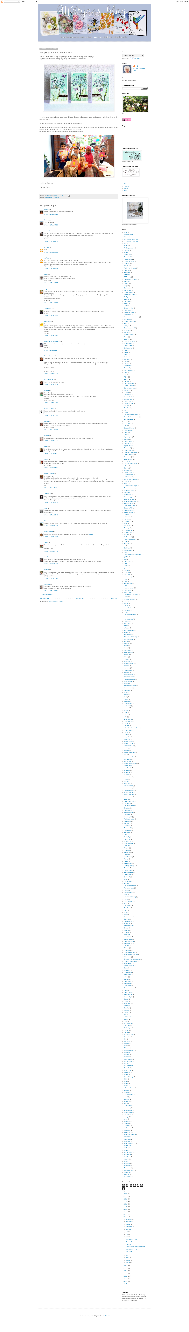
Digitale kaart (128, 443)
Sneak (126, 977)
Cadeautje (127, 359)
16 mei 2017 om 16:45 (51, 578)
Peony (126, 834)
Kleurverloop (128, 688)
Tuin (125, 1081)
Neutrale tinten (128, 786)
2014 (126, 1271)
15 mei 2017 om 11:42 (51, 536)
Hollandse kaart (128, 608)
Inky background (129, 630)
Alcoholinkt (127, 257)
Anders (126, 266)
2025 (126, 1196)
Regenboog (127, 881)
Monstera (127, 770)
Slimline (126, 970)
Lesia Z (126, 714)
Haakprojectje (128, 577)
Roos (125, 910)
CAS (125, 372)
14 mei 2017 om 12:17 (51, 350)
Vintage (126, 1117)
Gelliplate (127, 548)
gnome (126, 568)
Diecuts (126, 434)
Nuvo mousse (128, 797)
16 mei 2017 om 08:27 (51, 564)
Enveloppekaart (128, 512)
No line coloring (128, 792)
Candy (126, 361)
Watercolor (127, 1132)
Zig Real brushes (129, 1170)
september (129, 1226)
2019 (126, 1211)
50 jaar (126, 237)
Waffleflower (127, 1128)
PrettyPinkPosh (128, 872)
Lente (125, 712)
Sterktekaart (127, 1017)
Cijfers (126, 377)
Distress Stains (128, 454)
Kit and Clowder (129, 663)
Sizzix (126, 968)
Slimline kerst (128, 972)
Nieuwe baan (128, 788)
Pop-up (126, 859)
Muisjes (126, 774)
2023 (126, 1201)
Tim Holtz (127, 1068)
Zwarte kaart (127, 1177)
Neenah (126, 781)
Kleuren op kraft (128, 674)
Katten (126, 646)
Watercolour (127, 1137)
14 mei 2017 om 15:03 (51, 374)
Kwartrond (127, 701)
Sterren (126, 1019)
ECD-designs (128, 477)
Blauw (126, 337)
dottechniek (127, 470)
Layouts (126, 708)
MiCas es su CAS (129, 757)
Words (126, 1161)
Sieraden (127, 946)
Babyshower (127, 290)
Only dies (127, 808)
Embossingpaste (129, 503)
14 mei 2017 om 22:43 (51, 515)
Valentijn (126, 1099)
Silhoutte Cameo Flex (130, 961)
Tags (125, 1045)
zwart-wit (126, 1174)
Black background (129, 328)
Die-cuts (126, 432)
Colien (46, 459)
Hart (125, 586)
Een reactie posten (47, 595)
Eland (126, 483)
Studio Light (127, 1028)
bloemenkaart (128, 343)
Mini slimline (127, 761)
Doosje (126, 466)
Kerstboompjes (128, 652)
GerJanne (47, 321)
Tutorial (126, 1085)
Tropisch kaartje (129, 1077)
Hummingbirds (128, 619)
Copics (126, 390)
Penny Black (127, 830)
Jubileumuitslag (128, 639)
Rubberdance (128, 917)
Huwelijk (126, 621)
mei (127, 1237)
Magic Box (127, 737)
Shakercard (127, 943)
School (126, 928)
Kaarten (126, 643)
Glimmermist (127, 561)
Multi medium (128, 777)
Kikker (126, 657)
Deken (126, 426)
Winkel (126, 1148)
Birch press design (129, 321)
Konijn (126, 694)
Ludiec (126, 734)
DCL (125, 421)
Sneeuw (126, 979)
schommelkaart (128, 926)
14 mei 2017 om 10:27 (51, 283)
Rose (125, 912)
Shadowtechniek (129, 941)
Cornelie (47, 584)
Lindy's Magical (128, 730)
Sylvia (46, 542)
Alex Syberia (128, 259)
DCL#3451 (127, 423)
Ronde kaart (127, 906)
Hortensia (127, 610)
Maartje (46, 521)
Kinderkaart (127, 661)
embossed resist (129, 490)
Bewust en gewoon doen (131, 317)
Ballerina (126, 299)
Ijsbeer (126, 625)
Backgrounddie (128, 297)
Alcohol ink (127, 252)
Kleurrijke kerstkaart (130, 686)
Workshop (127, 1163)
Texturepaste (128, 1059)
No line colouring (129, 794)
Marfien (46, 436)
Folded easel (128, 537)
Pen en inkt (127, 828)
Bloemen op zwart (129, 341)
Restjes (126, 890)
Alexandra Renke (129, 261)
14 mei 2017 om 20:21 (51, 440)
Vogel (125, 1119)
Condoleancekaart (129, 388)
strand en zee (128, 1023)
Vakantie (126, 1092)
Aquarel (126, 270)
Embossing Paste (129, 499)
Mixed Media (128, 766)
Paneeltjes (127, 814)
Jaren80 (126, 632)
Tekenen (126, 1048)
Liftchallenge (128, 721)
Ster (125, 1014)
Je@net (46, 258)
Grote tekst (127, 574)
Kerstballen (127, 650)
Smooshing (127, 974)
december (129, 1219)
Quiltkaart (127, 877)
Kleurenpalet (128, 681)
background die (128, 292)
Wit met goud (128, 1152)
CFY (125, 374)
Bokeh (126, 350)
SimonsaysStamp (129, 965)
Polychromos (128, 857)
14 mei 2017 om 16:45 (51, 415)
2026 (126, 1194)
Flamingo (127, 528)
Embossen (127, 492)
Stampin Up (127, 997)
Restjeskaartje (128, 892)
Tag (125, 1039)
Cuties (126, 412)
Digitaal (126, 439)
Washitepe (127, 1130)
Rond (125, 903)
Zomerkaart (127, 1172)
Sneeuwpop (127, 981)
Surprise (126, 1032)
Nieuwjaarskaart (129, 790)
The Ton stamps (128, 1066)
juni (127, 1234)
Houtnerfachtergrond (130, 614)
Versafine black (128, 1112)
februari (128, 1260)
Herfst (126, 597)
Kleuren (126, 672)
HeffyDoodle (127, 592)
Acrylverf (126, 250)
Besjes (126, 306)
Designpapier (128, 430)
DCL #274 (129, 1252)
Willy (45, 508)
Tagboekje (127, 1041)
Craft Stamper (128, 399)
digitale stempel (128, 446)
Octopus (126, 799)
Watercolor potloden (130, 1134)
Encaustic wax (128, 510)
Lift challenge (128, 719)
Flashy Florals (128, 530)
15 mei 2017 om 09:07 (51, 526)
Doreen (46, 220)
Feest (125, 523)
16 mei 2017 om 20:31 (51, 591)
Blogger (107, 1316)
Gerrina (46, 557)
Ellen (45, 274)
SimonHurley (128, 963)
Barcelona (127, 301)
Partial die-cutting (129, 819)
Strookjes (127, 1026)
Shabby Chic (128, 939)
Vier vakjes (127, 1114)
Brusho (126, 354)
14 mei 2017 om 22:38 (51, 502)
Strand (126, 1021)
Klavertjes (127, 668)
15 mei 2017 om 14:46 (51, 551)
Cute (125, 410)
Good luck (127, 572)
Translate (137, 58)
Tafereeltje (127, 1037)
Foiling (126, 534)
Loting (126, 732)
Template (127, 1054)
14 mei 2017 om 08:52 (51, 252)
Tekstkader (127, 1052)
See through (127, 937)
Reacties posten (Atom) (56, 601)
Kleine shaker (128, 670)
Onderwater (127, 803)
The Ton (126, 1063)
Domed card (127, 461)
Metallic (126, 750)
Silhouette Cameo (129, 952)
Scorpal (126, 932)
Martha (46, 390)
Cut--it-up (127, 408)
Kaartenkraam (48, 356)
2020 (126, 1209)
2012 (126, 1276)
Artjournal (127, 281)
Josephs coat (128, 634)
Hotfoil (126, 612)
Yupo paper (127, 1165)
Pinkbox (126, 848)
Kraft (125, 697)
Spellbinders (128, 992)
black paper (127, 330)
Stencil (126, 1008)
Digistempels (128, 437)
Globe (126, 566)
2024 (126, 1199)
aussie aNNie (48, 531)
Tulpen (126, 1083)
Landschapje (128, 703)
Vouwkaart (127, 1125)
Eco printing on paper (130, 479)
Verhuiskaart (127, 1106)
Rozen (126, 914)
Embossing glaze (129, 497)
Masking (126, 748)
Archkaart (127, 272)
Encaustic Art (128, 508)
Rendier (126, 883)
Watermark (127, 1139)
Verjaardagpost (128, 1110)
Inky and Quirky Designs (52, 341)
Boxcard (126, 352)
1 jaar (125, 232)
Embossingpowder (129, 506)
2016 (126, 1266)
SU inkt (126, 1030)
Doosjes (126, 468)
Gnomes (126, 570)
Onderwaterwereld (129, 806)
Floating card (128, 532)
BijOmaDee (127, 319)
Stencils (126, 1010)
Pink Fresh (127, 846)
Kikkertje (126, 659)
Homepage (79, 598)
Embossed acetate (129, 488)
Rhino (126, 899)
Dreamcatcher (128, 472)
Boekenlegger (128, 348)
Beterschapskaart (129, 312)
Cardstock (127, 368)
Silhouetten (127, 957)
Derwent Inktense (129, 428)
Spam (126, 990)
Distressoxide (128, 459)
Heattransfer (127, 590)
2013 (126, 1273)
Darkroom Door (128, 419)
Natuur (126, 779)
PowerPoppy (128, 870)
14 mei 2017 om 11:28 (51, 315)
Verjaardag (127, 1108)
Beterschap (127, 310)
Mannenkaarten (128, 743)
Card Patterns (128, 366)
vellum (126, 1103)
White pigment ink (129, 1143)
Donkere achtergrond (130, 463)
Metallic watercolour (130, 752)
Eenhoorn (127, 481)
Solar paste (127, 986)
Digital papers (128, 441)
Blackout (126, 332)
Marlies (46, 569)
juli (127, 1232)
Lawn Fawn (127, 706)
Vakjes (126, 1097)
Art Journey (127, 277)
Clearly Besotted (129, 386)
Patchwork (127, 823)
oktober (128, 1224)
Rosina (46, 421)
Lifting (126, 723)
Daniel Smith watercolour (131, 417)
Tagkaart (126, 1043)
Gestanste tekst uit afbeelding (133, 554)
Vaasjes (126, 1090)
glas (125, 559)
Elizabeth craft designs (130, 486)
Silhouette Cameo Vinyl (131, 954)
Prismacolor (127, 874)
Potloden (126, 868)
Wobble (126, 1159)
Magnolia (127, 739)
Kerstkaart (127, 654)
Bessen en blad (128, 308)
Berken (126, 303)
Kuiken (126, 699)
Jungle (126, 641)
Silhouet (126, 948)
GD (125, 546)
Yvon (125, 190)
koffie (125, 692)
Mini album (127, 759)
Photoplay (127, 837)
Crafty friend (127, 401)
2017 (126, 1217)
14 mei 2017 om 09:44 (51, 268)
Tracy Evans (127, 1070)
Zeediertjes (127, 1168)
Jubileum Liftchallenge (130, 637)
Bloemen (126, 339)
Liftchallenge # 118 (131, 1239)
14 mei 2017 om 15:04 (51, 384)
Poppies (128, 1244)
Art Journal (127, 274)
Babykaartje (127, 288)
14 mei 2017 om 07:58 (51, 241)
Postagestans (128, 863)
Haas (125, 579)
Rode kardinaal (128, 901)
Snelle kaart (127, 983)
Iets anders (127, 623)
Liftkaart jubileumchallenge (132, 728)
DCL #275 (129, 1241)
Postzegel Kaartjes (129, 866)
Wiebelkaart (127, 1146)
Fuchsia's (127, 543)
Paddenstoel (128, 810)
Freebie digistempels (130, 539)
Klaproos (126, 666)
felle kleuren (127, 526)
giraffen (126, 557)
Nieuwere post (44, 598)
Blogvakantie (128, 346)
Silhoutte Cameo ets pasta (132, 959)
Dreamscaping (128, 474)
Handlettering (128, 583)
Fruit (125, 541)
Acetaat (126, 246)
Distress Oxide (48, 197)
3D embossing (128, 234)
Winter (126, 1150)
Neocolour (127, 783)
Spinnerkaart (128, 994)
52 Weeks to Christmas (131, 241)
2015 (126, 1268)
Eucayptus (127, 517)
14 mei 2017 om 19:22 (51, 430)
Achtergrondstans (129, 248)
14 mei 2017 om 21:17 (51, 453)
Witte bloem (127, 1154)
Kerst (125, 648)
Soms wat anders (129, 988)
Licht (125, 717)
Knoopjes (127, 690)
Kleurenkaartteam (129, 679)
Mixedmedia (127, 768)
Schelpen (127, 923)
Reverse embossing (130, 897)
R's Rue (46, 247)
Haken (126, 581)
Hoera (126, 606)
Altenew (126, 263)
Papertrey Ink (128, 817)
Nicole (126, 188)
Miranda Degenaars (130, 763)
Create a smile (128, 403)
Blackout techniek (129, 334)
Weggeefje (127, 1141)
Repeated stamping (130, 886)
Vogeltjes (127, 1121)
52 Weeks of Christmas (131, 239)
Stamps (126, 999)
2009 (126, 1283)
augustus (129, 1229)
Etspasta (126, 514)
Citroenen (127, 381)
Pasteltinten (127, 821)
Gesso (126, 552)
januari (128, 1262)
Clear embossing (129, 383)
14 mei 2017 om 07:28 (51, 214)
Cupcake (126, 406)
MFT (125, 754)
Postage (126, 861)
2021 (126, 1206)
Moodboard (127, 772)
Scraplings (56, 197)
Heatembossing (128, 588)
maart (128, 1257)
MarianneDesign (129, 746)
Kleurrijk (126, 683)
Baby (125, 286)
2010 (126, 1281)
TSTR (125, 1079)
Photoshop (127, 839)
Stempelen (127, 1003)
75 (125, 243)
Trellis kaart (127, 1072)
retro (125, 894)
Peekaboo (127, 826)
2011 (126, 1278)
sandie (46, 209)
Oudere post (113, 598)
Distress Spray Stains (130, 452)
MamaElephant (128, 741)
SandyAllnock (128, 921)
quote (125, 879)
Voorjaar (126, 1123)
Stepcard (126, 1012)
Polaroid (126, 854)
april (127, 1255)
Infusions (126, 628)
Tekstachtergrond (129, 1050)
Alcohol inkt (127, 254)
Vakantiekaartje (128, 1094)
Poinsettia (127, 852)
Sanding (126, 919)
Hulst (125, 617)
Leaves (126, 710)
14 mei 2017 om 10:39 (51, 303)
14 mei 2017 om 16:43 (51, 403)
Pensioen (127, 832)
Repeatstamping (129, 888)
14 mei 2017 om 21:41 (51, 468)
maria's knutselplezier (51, 231)
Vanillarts (127, 1101)
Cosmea (126, 392)
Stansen (126, 1001)
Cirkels (126, 379)
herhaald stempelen (130, 599)
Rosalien (126, 186)
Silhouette (127, 950)
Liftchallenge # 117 (131, 1249)
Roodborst (127, 908)
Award (126, 283)
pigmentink (127, 841)
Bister (125, 323)
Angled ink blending (130, 268)
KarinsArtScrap (49, 408)
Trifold (126, 1074)
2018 (126, 1214)
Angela (46, 289)
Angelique (47, 494)
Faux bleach (127, 521)
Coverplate (127, 394)
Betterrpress (127, 314)
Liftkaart (126, 726)
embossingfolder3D (130, 501)
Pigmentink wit (128, 843)
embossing (127, 494)
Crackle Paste (128, 397)
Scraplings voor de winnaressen (135, 1247)
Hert (125, 601)
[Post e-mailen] (68, 195)
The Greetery (128, 1061)
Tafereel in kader (129, 1034)
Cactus (126, 357)
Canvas (126, 363)
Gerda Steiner (128, 550)
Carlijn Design (128, 370)
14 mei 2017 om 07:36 (51, 225)
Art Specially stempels (130, 279)
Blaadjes (126, 326)
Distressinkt (127, 457)
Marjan (137, 66)
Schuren (126, 930)
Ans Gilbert (48, 309)
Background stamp (129, 294)
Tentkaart (127, 1057)
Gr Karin (46, 413)
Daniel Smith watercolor (131, 414)
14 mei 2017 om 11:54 (51, 335)
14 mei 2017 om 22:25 (51, 488)
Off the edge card (129, 801)
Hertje (126, 603)
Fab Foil (126, 519)
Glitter (126, 563)
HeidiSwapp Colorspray (131, 594)
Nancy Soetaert (49, 473)
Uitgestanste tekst (129, 1088)
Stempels (127, 1005)
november (129, 1221)
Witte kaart (127, 1157)
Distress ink (127, 448)
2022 (126, 1204)
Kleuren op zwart (129, 677)
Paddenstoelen (128, 812)
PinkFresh (127, 850)
